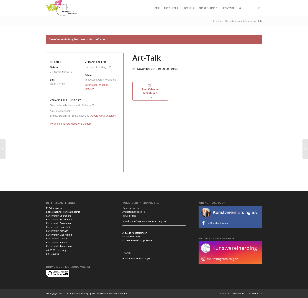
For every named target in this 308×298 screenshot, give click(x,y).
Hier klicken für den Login (136, 258)
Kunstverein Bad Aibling (59, 234)
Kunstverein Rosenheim (59, 223)
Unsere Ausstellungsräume (137, 240)
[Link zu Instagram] (259, 8)
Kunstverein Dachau (57, 238)
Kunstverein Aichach (57, 230)
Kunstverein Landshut (58, 227)
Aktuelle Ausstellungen (134, 232)
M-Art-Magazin (54, 208)
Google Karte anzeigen (103, 115)
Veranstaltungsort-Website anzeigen (70, 123)
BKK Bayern (52, 253)
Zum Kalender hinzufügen (150, 91)
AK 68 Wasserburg (56, 250)
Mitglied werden (131, 236)
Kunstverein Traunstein (59, 246)
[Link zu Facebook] (253, 8)
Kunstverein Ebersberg (58, 215)
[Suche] (240, 8)
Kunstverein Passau (57, 242)
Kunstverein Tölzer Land (59, 219)
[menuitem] (156, 8)
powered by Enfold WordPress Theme (108, 293)
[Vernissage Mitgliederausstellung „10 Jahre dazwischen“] (3, 149)
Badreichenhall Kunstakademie (63, 211)
